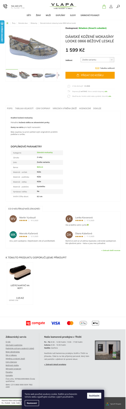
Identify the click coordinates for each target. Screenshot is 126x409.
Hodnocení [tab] (85, 108)
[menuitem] (28, 15)
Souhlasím (94, 395)
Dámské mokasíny (45, 152)
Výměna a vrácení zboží (15, 358)
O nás (8, 342)
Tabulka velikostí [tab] (107, 68)
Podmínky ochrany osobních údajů (20, 348)
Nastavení (32, 403)
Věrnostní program (13, 369)
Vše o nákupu (11, 355)
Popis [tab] (10, 108)
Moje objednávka (13, 352)
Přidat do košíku (92, 75)
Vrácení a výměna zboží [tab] (65, 108)
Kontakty (9, 375)
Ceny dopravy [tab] (43, 108)
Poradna (9, 372)
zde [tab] (106, 91)
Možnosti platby (12, 365)
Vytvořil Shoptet (115, 404)
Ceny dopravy (11, 362)
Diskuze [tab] (97, 108)
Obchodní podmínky (14, 345)
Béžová (40, 167)
